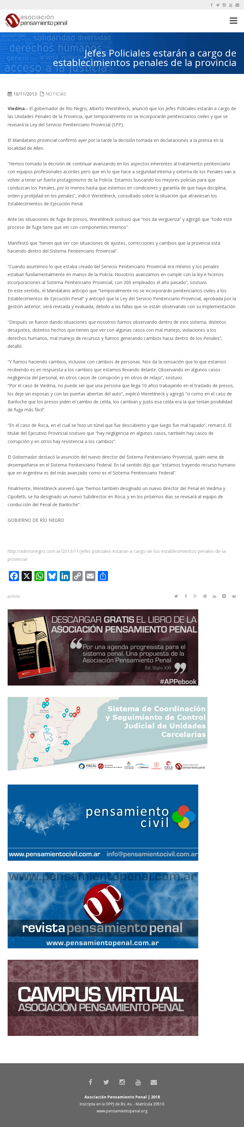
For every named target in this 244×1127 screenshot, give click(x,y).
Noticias (55, 94)
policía (14, 596)
